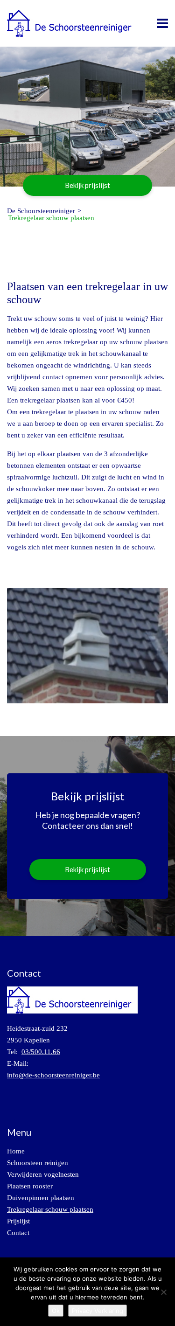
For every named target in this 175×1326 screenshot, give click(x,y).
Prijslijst (18, 1221)
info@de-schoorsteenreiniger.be (53, 1075)
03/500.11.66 (40, 1051)
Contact (18, 1232)
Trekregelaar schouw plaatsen (50, 1209)
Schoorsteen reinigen (37, 1162)
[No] (163, 1292)
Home (16, 1151)
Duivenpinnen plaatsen (40, 1197)
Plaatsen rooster (30, 1186)
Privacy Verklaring (97, 1310)
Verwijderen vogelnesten (43, 1174)
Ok (56, 1310)
